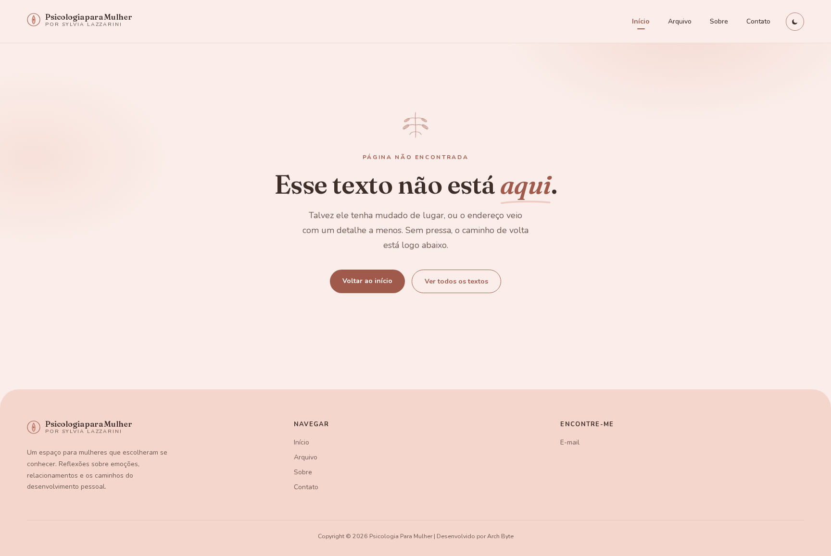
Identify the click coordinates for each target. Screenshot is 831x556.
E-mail (569, 442)
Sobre (719, 21)
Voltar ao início (367, 280)
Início (641, 21)
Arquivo (680, 21)
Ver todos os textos (456, 281)
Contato (758, 21)
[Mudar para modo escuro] (795, 21)
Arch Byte (500, 536)
